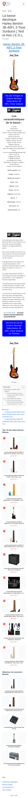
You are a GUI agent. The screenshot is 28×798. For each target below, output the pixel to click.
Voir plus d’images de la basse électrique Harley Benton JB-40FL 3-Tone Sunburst (14, 100)
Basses (10, 11)
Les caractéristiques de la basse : (12, 398)
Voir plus (14, 382)
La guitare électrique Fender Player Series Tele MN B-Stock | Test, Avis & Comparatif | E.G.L (13, 414)
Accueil (4, 11)
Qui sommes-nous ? (8, 787)
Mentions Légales (7, 784)
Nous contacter (6, 790)
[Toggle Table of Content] (22, 387)
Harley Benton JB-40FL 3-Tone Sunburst (14, 47)
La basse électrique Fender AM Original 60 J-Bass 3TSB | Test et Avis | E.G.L (13, 421)
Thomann (9, 258)
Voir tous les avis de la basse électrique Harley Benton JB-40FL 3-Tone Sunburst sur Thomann (14, 328)
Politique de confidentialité (10, 782)
